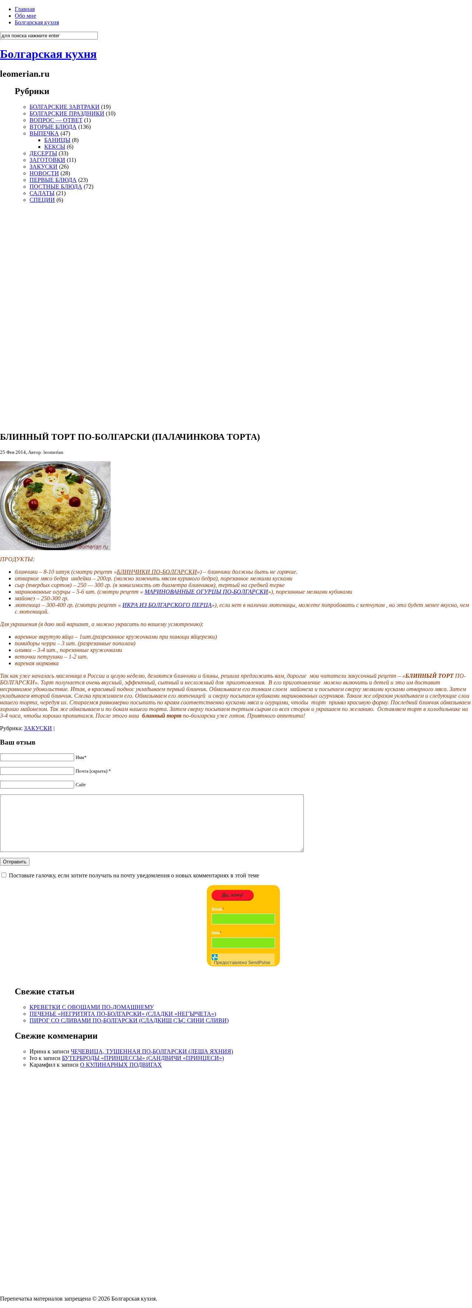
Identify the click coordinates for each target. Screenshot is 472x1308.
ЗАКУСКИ (44, 166)
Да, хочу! (232, 895)
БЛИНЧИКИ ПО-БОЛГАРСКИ (157, 572)
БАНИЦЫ (57, 140)
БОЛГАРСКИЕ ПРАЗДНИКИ (67, 113)
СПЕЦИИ (42, 200)
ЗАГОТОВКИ (47, 160)
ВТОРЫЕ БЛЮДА (53, 127)
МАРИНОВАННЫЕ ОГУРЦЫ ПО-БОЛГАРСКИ (206, 592)
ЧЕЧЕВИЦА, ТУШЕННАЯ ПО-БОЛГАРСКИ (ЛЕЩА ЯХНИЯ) (152, 1051)
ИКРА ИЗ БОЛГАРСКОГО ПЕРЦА (167, 605)
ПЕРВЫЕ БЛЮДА (53, 180)
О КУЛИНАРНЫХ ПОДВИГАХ (121, 1065)
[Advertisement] (37, 314)
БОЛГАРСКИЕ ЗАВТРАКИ (65, 107)
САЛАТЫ (42, 193)
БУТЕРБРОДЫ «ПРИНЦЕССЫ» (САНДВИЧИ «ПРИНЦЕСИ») (143, 1058)
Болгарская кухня (37, 22)
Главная (25, 9)
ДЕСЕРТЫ (43, 153)
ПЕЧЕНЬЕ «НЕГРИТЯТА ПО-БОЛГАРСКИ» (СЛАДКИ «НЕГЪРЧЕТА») (123, 1014)
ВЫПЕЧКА (44, 133)
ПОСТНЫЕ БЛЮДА (56, 186)
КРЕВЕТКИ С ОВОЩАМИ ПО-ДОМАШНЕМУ (92, 1007)
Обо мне (25, 16)
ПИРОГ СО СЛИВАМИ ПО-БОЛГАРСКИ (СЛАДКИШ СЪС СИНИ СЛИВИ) (129, 1020)
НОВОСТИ (44, 173)
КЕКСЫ (54, 147)
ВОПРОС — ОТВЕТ (56, 120)
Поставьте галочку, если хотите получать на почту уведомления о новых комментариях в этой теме (134, 875)
